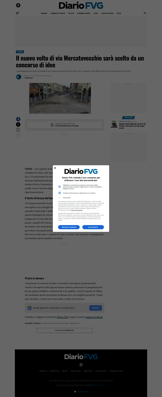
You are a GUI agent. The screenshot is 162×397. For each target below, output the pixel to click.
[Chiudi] (55, 168)
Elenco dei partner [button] (77, 210)
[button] (81, 197)
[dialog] (81, 198)
